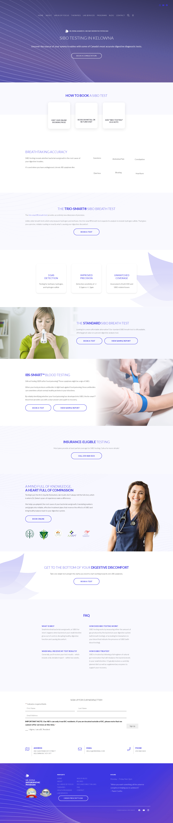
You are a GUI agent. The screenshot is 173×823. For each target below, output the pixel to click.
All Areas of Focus (65, 784)
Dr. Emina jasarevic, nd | (88, 31)
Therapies (61, 787)
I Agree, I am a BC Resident (39, 729)
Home (59, 778)
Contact (80, 790)
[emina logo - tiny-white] (66, 31)
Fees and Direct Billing (86, 784)
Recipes (80, 781)
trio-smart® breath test (38, 215)
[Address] (28, 748)
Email (89, 748)
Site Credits (131, 810)
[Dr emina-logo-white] (32, 779)
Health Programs (64, 790)
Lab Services (62, 793)
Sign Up (132, 726)
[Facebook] (167, 5)
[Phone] (130, 748)
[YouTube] (163, 5)
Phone (138, 748)
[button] (128, 15)
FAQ (78, 787)
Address (38, 748)
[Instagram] (160, 5)
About (59, 781)
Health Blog (82, 778)
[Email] (81, 748)
